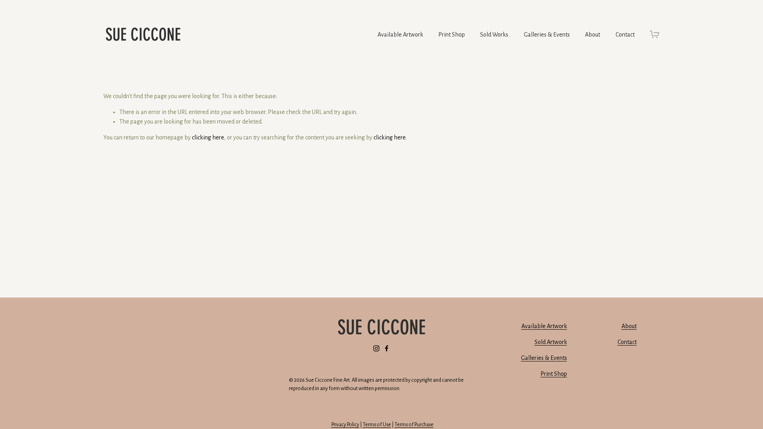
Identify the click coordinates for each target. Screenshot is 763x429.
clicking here (208, 137)
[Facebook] (386, 348)
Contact (625, 34)
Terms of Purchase (414, 424)
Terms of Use (377, 424)
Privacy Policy (345, 424)
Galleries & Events (547, 34)
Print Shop (451, 34)
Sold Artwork (550, 342)
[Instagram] (376, 348)
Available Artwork (544, 326)
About (592, 34)
